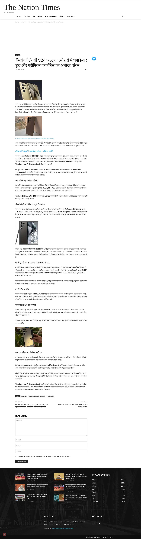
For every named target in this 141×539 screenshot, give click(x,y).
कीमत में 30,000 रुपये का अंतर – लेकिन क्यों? (34, 151)
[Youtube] (99, 523)
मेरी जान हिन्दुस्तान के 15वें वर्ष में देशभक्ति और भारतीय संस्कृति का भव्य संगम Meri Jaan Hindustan (37, 476)
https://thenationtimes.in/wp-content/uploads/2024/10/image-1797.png (34, 138)
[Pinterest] (22, 74)
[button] (123, 16)
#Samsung (24, 396)
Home (17, 22)
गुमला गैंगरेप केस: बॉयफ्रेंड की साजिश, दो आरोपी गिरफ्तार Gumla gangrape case (37, 496)
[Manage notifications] (4, 534)
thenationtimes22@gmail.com (62, 529)
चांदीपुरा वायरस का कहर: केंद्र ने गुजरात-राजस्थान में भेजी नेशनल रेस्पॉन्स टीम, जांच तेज (76, 497)
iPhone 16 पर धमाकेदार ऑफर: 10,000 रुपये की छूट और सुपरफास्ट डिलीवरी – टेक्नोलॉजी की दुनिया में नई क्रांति (31, 406)
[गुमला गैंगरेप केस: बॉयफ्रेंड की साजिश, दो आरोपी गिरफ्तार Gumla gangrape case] (20, 497)
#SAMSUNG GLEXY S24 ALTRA (37, 396)
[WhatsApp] (27, 74)
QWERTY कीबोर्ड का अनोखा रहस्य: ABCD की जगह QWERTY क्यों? (72, 406)
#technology (51, 396)
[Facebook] (17, 74)
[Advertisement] (70, 38)
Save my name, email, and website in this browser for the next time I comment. (44, 456)
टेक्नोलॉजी (23, 22)
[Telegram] (32, 74)
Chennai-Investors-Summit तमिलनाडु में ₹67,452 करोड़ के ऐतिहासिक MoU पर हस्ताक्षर (76, 476)
